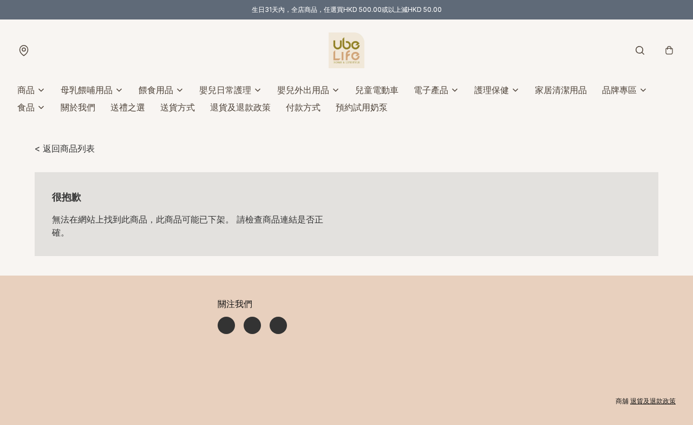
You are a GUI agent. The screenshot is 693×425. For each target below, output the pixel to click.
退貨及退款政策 (240, 107)
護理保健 (491, 89)
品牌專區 (619, 89)
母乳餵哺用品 (87, 89)
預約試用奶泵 (362, 107)
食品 (26, 107)
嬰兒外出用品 (303, 89)
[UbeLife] (346, 50)
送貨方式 (177, 107)
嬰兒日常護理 (225, 89)
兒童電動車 (376, 89)
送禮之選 (127, 107)
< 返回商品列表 (65, 148)
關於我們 (78, 107)
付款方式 (303, 107)
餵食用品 (156, 89)
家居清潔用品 (561, 89)
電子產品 (431, 89)
